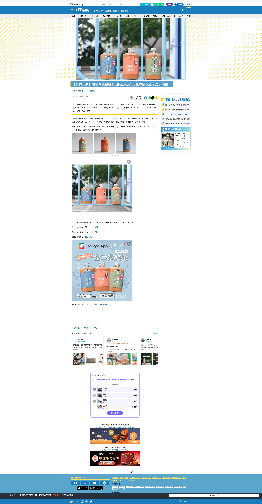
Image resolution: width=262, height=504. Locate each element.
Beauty (104, 4)
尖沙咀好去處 (134, 477)
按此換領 (94, 227)
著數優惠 (76, 328)
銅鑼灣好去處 (146, 477)
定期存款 (124, 11)
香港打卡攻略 (178, 16)
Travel (89, 4)
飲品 (95, 328)
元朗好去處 (156, 477)
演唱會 (74, 16)
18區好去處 (165, 16)
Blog (111, 4)
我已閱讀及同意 (214, 496)
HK (82, 4)
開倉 (126, 477)
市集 (121, 477)
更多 (155, 333)
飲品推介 (87, 328)
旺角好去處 (176, 477)
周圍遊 (155, 16)
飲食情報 (81, 91)
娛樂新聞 (116, 11)
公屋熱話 (108, 11)
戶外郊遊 (123, 480)
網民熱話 (115, 486)
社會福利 (131, 480)
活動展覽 (115, 477)
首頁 (74, 91)
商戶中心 (169, 4)
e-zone (119, 4)
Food (96, 4)
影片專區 (145, 16)
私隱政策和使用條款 (57, 495)
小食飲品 (91, 91)
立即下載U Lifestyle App (99, 304)
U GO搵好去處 (146, 4)
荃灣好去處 (166, 477)
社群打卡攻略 (159, 4)
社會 (184, 477)
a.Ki (76, 96)
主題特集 (190, 16)
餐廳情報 (115, 480)
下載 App (179, 4)
